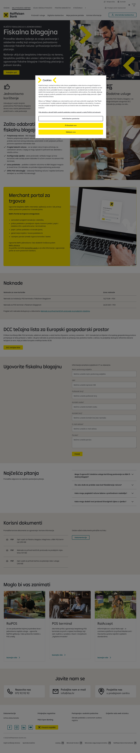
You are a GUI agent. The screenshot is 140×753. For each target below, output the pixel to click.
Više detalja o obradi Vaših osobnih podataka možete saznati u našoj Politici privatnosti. (69, 112)
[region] (70, 106)
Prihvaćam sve (71, 125)
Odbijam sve (71, 132)
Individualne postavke (70, 119)
